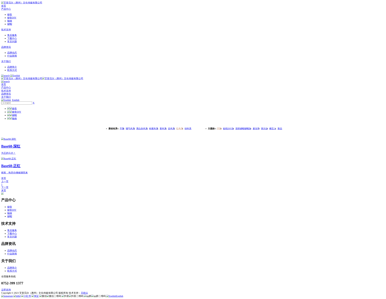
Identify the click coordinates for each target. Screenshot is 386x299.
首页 (3, 6)
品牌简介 (12, 67)
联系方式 (12, 70)
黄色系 (163, 128)
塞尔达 (264, 128)
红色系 (179, 128)
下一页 (4, 187)
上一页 (4, 181)
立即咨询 (6, 289)
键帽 (9, 24)
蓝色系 (171, 128)
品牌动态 (12, 52)
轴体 (9, 21)
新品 (280, 128)
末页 (3, 190)
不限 (122, 128)
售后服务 (12, 35)
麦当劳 (256, 128)
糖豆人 (272, 128)
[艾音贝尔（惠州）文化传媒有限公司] (21, 2)
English (15, 100)
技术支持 (6, 29)
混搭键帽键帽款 (243, 128)
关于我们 (6, 61)
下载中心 (12, 38)
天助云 (84, 293)
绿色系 (188, 128)
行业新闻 (12, 56)
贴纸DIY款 (228, 128)
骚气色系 (130, 128)
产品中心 (6, 9)
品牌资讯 (6, 47)
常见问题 (12, 41)
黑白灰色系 (142, 128)
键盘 (9, 14)
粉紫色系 (153, 128)
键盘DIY (11, 17)
